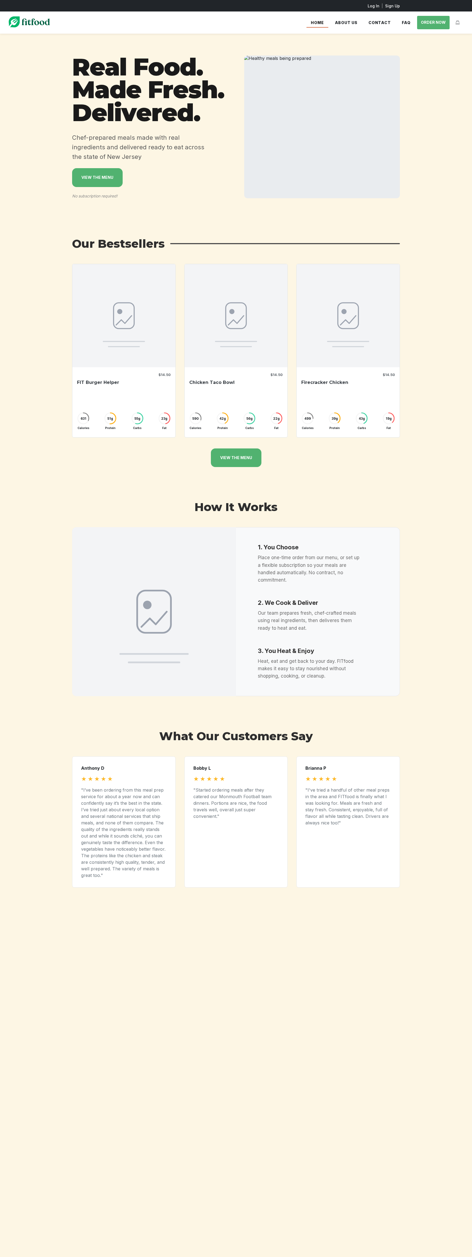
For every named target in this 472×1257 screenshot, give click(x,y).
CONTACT (379, 22)
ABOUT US (346, 22)
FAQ (406, 22)
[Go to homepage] (29, 25)
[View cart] (457, 22)
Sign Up (392, 6)
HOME (317, 22)
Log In (373, 6)
